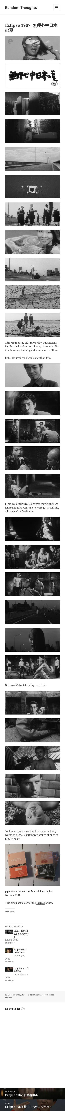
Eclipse (40, 902)
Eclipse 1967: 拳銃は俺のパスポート (21, 934)
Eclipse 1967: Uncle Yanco (20, 951)
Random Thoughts (21, 7)
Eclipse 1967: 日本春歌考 (21, 970)
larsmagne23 (36, 994)
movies (8, 997)
